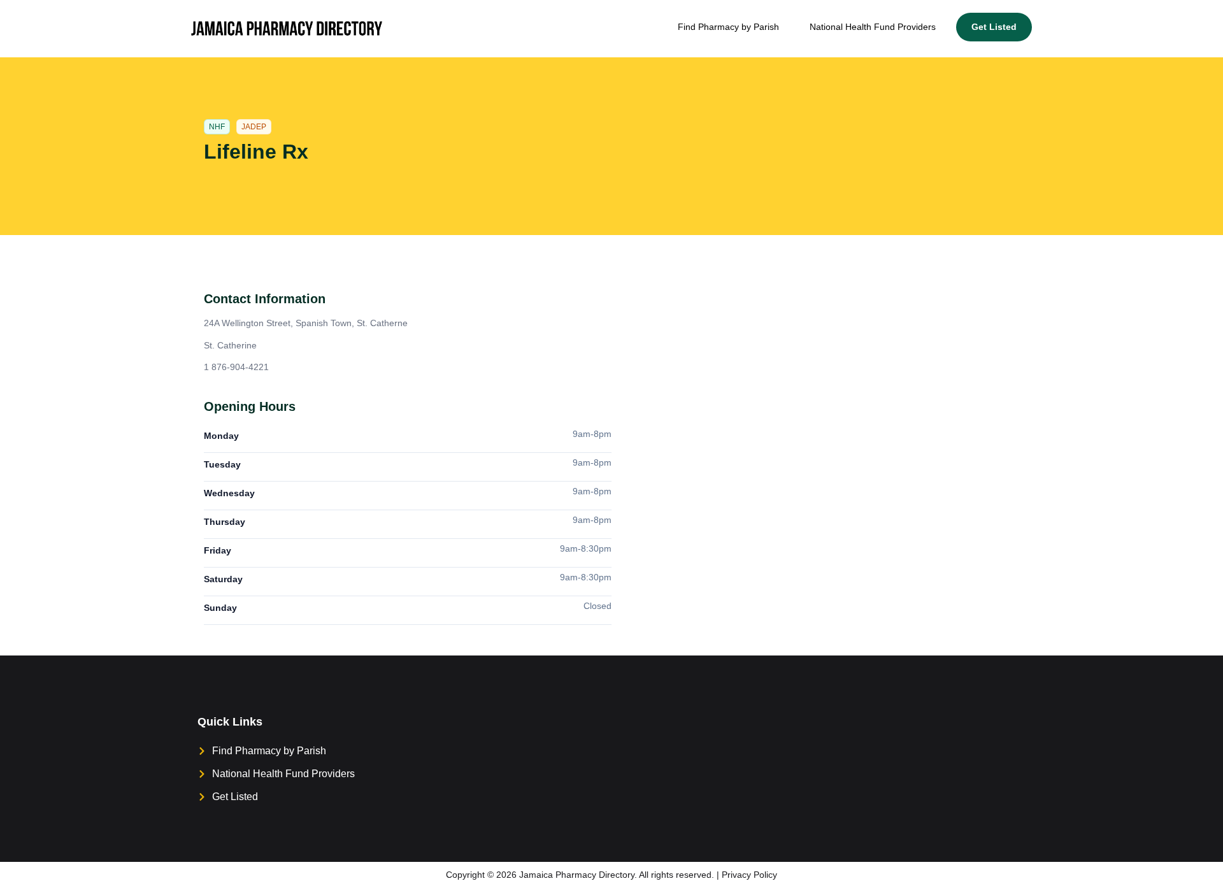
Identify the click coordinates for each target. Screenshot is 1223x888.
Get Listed (994, 27)
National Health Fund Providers (873, 27)
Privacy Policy (749, 875)
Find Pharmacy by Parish (728, 27)
